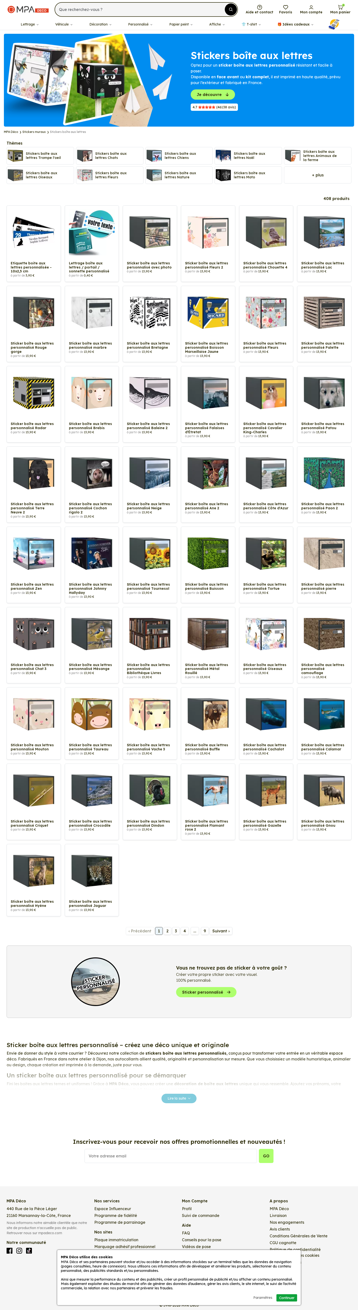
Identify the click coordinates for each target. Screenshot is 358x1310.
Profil (187, 1208)
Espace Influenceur (112, 1208)
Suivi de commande (200, 1215)
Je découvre (209, 94)
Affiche (215, 24)
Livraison (278, 1215)
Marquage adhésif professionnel (124, 1246)
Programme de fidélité (115, 1215)
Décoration (99, 24)
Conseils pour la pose (201, 1239)
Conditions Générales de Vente (299, 1235)
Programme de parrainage (119, 1222)
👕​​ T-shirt (250, 24)
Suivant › (221, 930)
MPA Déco (279, 1208)
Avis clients (280, 1229)
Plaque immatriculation (116, 1239)
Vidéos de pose (196, 1246)
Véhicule (62, 24)
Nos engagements (287, 1222)
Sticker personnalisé (202, 992)
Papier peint (179, 24)
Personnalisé (139, 24)
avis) (214, 107)
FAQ (186, 1233)
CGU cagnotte (283, 1242)
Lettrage (28, 24)
